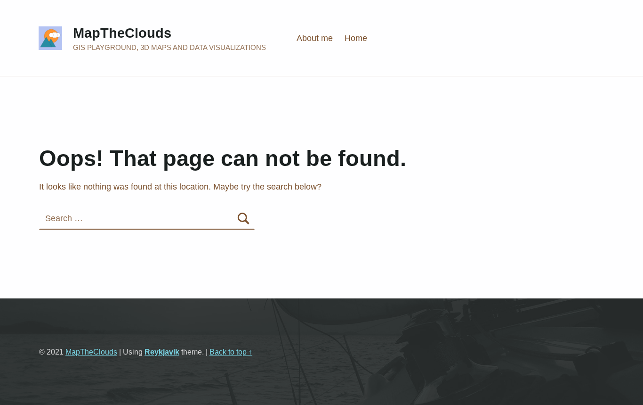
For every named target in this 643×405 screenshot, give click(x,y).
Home (356, 38)
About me (315, 38)
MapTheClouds (122, 33)
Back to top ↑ (230, 351)
